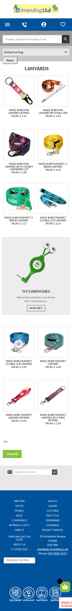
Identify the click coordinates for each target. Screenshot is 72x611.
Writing (19, 501)
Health (52, 501)
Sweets (19, 530)
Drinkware (53, 520)
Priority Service (52, 530)
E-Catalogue (19, 549)
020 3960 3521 (57, 553)
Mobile (19, 510)
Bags (19, 515)
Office (19, 505)
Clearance (52, 525)
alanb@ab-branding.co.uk (52, 549)
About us (19, 544)
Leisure (52, 505)
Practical (52, 515)
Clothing (53, 510)
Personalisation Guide (19, 538)
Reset (10, 60)
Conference (19, 520)
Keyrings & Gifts (19, 525)
